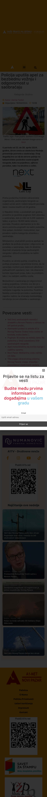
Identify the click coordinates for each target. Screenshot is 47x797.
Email (23, 413)
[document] (23, 398)
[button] (43, 370)
